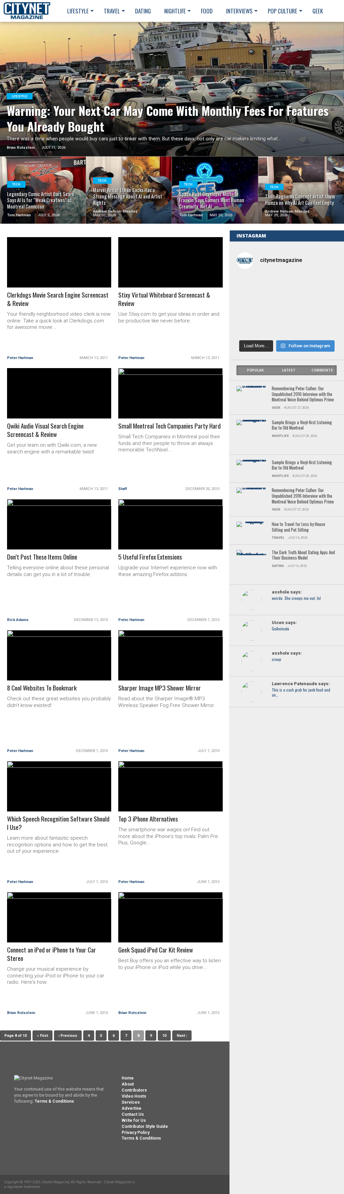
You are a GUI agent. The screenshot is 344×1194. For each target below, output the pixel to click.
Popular (255, 370)
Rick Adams (18, 620)
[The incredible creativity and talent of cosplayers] (286, 286)
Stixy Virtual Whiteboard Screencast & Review (164, 299)
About (128, 1084)
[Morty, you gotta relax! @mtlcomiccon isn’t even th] (252, 306)
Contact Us (133, 1114)
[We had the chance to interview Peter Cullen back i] (252, 286)
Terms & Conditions (54, 1101)
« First (42, 1035)
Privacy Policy (135, 1132)
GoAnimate (280, 628)
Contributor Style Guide (145, 1126)
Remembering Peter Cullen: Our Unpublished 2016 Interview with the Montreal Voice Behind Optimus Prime (303, 394)
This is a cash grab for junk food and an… (301, 693)
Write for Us (134, 1120)
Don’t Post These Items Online (42, 557)
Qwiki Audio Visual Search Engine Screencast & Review (45, 430)
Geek (317, 11)
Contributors (134, 1090)
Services (131, 1102)
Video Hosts (134, 1096)
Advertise (131, 1108)
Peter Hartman (20, 358)
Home (128, 1077)
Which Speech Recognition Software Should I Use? (58, 823)
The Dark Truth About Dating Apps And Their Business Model (303, 555)
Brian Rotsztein (21, 1013)
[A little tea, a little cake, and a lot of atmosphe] (286, 306)
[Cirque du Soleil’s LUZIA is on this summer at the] (252, 325)
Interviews (239, 11)
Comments (322, 370)
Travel (112, 11)
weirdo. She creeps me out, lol (296, 598)
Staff (122, 489)
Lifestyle (78, 11)
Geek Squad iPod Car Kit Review (155, 950)
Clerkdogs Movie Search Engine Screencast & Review (58, 299)
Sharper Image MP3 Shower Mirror (159, 688)
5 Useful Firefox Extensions (150, 557)
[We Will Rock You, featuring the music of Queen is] (286, 325)
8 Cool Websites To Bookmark (42, 688)
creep (276, 659)
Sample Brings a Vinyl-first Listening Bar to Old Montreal (302, 425)
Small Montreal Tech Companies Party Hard (169, 426)
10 (164, 1035)
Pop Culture (282, 11)
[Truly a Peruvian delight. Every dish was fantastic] (321, 325)
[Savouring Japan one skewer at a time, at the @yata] (321, 306)
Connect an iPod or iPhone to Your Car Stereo (51, 954)
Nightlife (175, 11)
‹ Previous (67, 1035)
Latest (288, 370)
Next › (182, 1035)
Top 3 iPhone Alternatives (148, 819)
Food (207, 11)
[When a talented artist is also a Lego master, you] (321, 286)
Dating (143, 11)
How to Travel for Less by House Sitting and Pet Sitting (298, 527)
